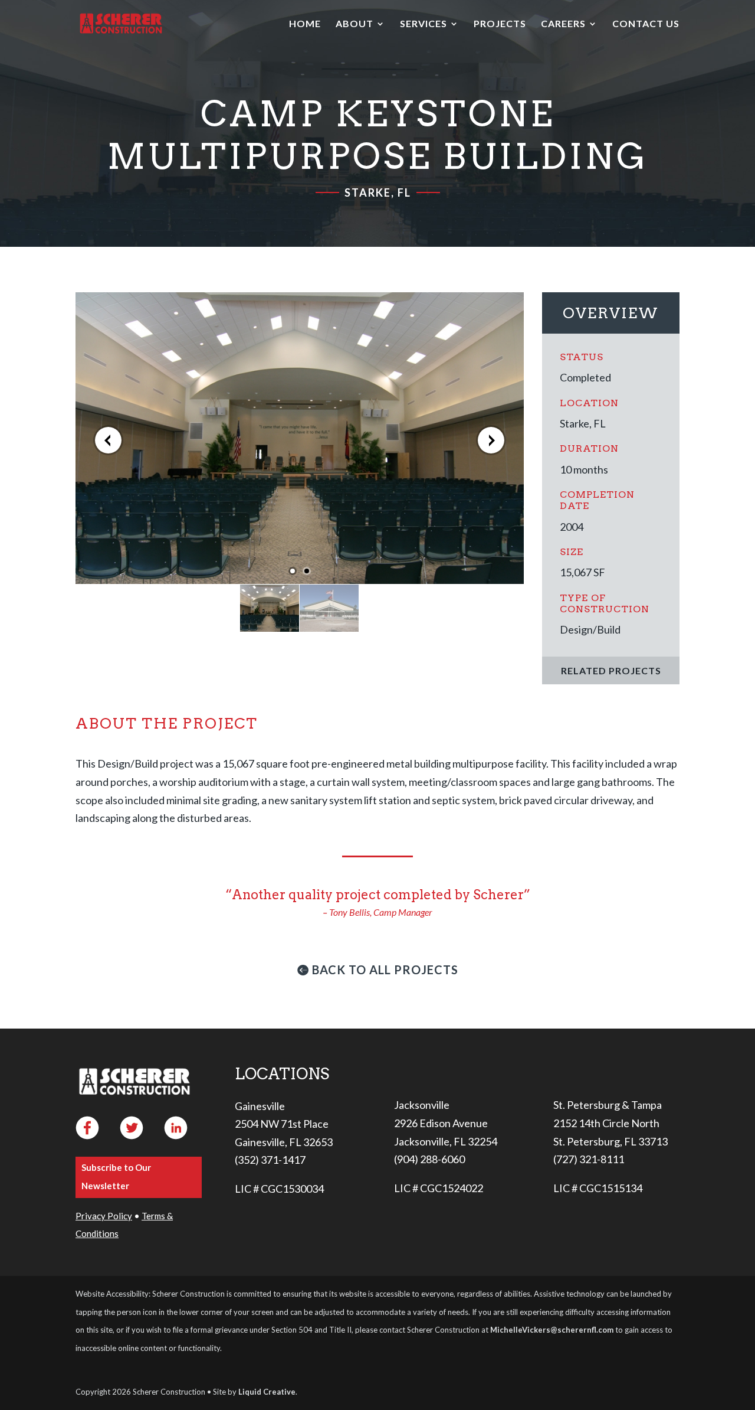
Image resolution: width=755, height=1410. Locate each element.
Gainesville (260, 1105)
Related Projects (611, 670)
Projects (500, 24)
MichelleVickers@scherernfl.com (551, 1329)
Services (423, 24)
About (354, 24)
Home (305, 24)
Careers (563, 24)
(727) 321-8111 (588, 1159)
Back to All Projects (385, 969)
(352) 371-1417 (270, 1159)
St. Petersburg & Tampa (607, 1104)
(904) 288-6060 (429, 1159)
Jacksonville (421, 1104)
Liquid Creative (267, 1391)
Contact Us (646, 24)
